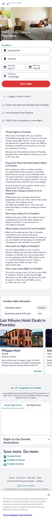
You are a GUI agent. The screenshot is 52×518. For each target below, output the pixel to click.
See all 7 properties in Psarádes (26, 388)
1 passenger (13, 77)
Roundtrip (6, 45)
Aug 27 (11, 68)
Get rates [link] (37, 371)
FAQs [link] (39, 478)
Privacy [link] (12, 478)
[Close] (49, 495)
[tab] (13, 405)
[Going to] (26, 59)
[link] (26, 456)
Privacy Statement (10, 515)
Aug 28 (36, 68)
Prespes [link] (12, 96)
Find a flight (26, 84)
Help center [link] (31, 478)
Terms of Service (25, 515)
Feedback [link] (39, 481)
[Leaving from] (26, 50)
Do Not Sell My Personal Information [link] (21, 481)
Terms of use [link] (20, 478)
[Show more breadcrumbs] (4, 96)
